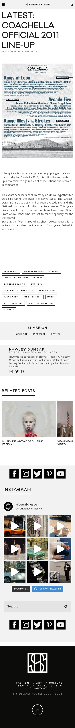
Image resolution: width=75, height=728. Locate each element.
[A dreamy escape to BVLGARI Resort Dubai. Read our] (60, 526)
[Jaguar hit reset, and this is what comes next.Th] (60, 572)
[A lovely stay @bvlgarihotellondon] (14, 526)
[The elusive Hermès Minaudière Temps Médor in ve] (60, 549)
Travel (41, 686)
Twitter (55, 333)
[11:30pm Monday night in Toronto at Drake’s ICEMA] (14, 549)
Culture (55, 683)
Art (39, 683)
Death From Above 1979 (18, 290)
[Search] (72, 4)
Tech (58, 686)
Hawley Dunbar (11, 51)
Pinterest (39, 333)
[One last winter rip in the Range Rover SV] (14, 572)
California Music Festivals (41, 271)
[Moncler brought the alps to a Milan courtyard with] (37, 549)
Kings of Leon (33, 297)
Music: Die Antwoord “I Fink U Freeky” (24, 443)
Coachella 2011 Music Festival (23, 277)
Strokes (9, 310)
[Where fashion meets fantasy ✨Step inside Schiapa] (37, 526)
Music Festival (13, 303)
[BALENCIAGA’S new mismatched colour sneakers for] (37, 572)
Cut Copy (36, 284)
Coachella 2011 (29, 177)
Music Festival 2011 (41, 303)
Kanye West (11, 297)
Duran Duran (47, 290)
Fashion (22, 683)
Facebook (21, 333)
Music (51, 297)
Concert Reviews (14, 284)
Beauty (23, 686)
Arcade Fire (11, 271)
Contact (40, 688)
